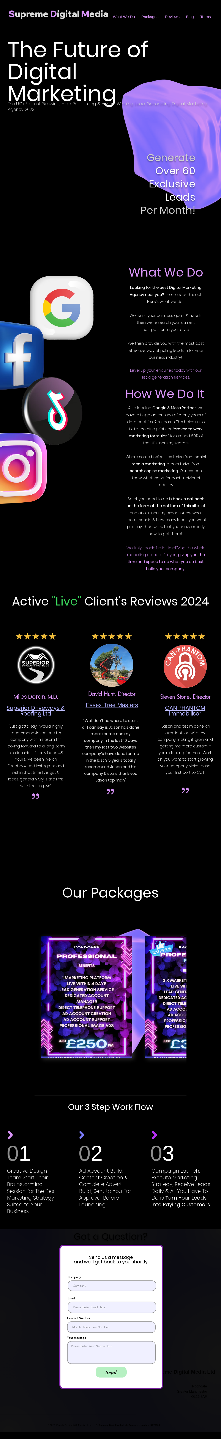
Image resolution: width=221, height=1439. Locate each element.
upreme (31, 13)
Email (71, 1298)
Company (74, 1277)
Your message (76, 1337)
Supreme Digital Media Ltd (182, 1372)
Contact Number (78, 1317)
